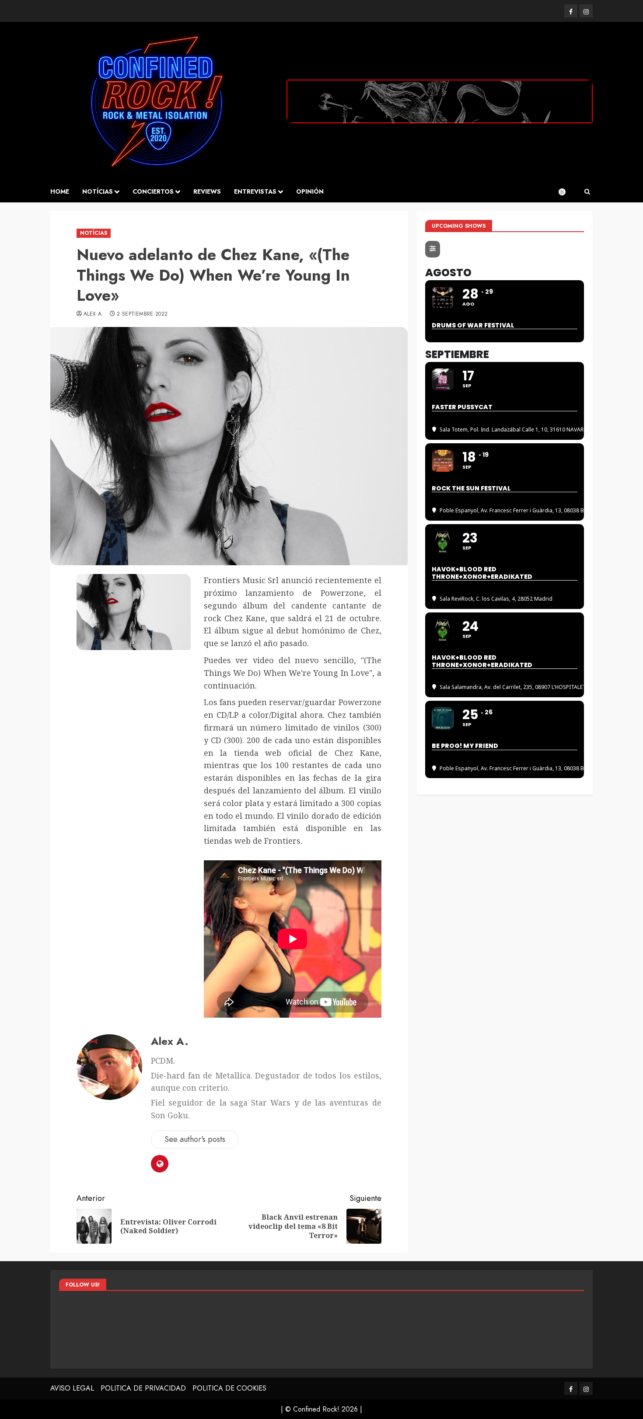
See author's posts (194, 1139)
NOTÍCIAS (97, 191)
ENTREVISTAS (255, 191)
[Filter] (432, 249)
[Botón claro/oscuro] (566, 192)
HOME (59, 191)
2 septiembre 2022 (142, 314)
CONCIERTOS (153, 191)
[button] (587, 192)
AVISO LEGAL (72, 1388)
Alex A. (94, 314)
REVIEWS (207, 191)
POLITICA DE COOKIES (229, 1388)
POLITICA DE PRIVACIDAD (143, 1388)
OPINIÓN (310, 191)
